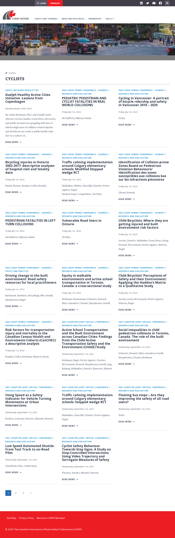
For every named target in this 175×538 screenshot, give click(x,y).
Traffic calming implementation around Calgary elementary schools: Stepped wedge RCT (87, 398)
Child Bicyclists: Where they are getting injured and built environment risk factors (143, 224)
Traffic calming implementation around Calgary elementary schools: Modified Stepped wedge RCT (87, 167)
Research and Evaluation (77, 93)
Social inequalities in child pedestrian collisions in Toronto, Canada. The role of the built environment (144, 335)
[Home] (6, 73)
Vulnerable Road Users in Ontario (81, 222)
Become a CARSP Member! (51, 518)
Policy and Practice (16, 271)
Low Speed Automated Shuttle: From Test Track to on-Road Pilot (29, 449)
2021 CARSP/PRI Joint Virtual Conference (85, 322)
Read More (13, 142)
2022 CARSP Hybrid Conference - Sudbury (85, 90)
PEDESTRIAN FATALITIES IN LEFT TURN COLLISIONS (30, 222)
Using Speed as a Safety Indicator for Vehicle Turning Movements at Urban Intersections (28, 400)
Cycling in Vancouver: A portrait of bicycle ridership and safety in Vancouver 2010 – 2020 (144, 101)
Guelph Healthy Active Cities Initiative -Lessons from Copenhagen (27, 98)
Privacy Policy (26, 518)
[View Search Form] (167, 3)
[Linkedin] (141, 3)
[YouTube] (154, 3)
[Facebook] (160, 3)
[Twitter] (148, 3)
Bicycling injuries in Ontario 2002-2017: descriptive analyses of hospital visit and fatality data (29, 167)
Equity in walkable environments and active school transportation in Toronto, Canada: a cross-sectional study (87, 280)
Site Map (11, 518)
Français (55, 3)
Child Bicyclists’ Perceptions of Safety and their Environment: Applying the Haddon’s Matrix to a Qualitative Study (143, 280)
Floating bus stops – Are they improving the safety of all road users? (144, 398)
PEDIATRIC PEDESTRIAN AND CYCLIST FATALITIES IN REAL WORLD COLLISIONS (84, 101)
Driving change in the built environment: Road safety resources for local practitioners (30, 279)
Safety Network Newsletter (22, 90)
